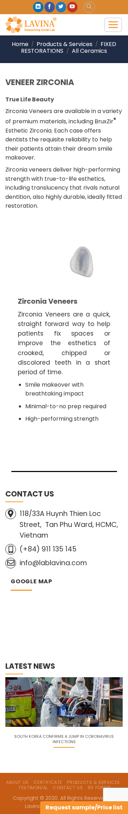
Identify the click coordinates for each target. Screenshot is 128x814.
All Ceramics (89, 51)
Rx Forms (99, 788)
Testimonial (33, 788)
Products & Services (64, 44)
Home (20, 44)
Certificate (47, 782)
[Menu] (113, 25)
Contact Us (68, 788)
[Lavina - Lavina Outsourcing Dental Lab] (49, 24)
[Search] (89, 7)
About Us (17, 782)
